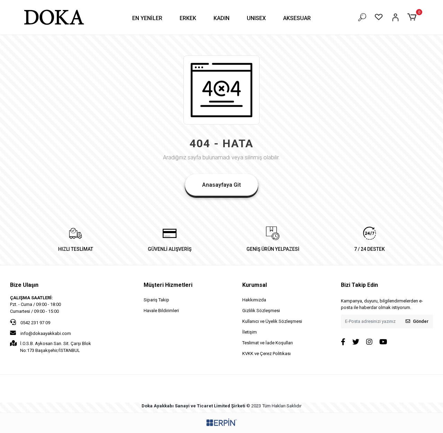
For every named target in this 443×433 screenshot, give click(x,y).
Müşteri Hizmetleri (168, 285)
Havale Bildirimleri (161, 310)
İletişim (249, 332)
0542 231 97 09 (34, 322)
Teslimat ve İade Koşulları (267, 342)
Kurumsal (254, 285)
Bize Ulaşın (24, 285)
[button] (147, 18)
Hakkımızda (254, 299)
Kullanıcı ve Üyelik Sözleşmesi (272, 321)
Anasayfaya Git (221, 185)
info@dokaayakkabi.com (45, 333)
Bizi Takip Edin (359, 285)
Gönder (420, 321)
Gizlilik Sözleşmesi (261, 310)
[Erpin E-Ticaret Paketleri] (221, 422)
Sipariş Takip (156, 299)
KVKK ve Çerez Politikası (266, 353)
